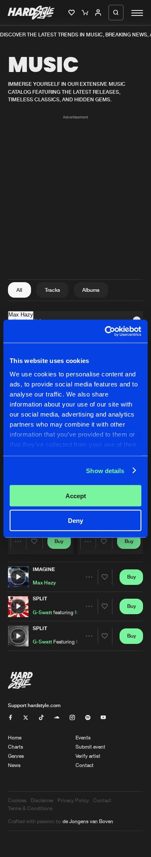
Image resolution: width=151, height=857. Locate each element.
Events (83, 737)
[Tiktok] (41, 718)
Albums (90, 290)
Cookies (17, 800)
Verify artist (88, 756)
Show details (105, 470)
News (14, 765)
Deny (75, 520)
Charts (15, 747)
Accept (75, 495)
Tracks (52, 290)
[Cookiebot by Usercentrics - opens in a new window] (106, 331)
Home (14, 737)
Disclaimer (42, 800)
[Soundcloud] (56, 718)
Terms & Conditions (30, 808)
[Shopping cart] (86, 13)
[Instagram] (72, 718)
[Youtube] (103, 718)
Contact (85, 765)
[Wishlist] (72, 13)
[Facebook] (10, 718)
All (19, 290)
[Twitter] (25, 718)
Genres (16, 756)
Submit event (90, 747)
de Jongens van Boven (87, 821)
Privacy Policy (73, 800)
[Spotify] (87, 718)
